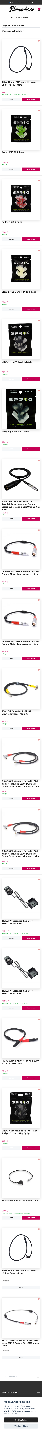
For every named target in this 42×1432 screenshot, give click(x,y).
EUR (30, 2)
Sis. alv (20, 2)
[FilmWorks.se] (21, 10)
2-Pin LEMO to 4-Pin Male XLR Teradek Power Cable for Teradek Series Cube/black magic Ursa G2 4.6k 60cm (21, 506)
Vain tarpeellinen (21, 1426)
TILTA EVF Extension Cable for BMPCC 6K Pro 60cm (17, 992)
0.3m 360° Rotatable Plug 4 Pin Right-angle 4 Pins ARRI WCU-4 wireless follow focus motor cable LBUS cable (21, 784)
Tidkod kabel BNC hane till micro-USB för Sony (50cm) (19, 1272)
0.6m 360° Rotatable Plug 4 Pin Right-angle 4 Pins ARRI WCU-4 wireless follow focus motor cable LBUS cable (21, 854)
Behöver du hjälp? (10, 1392)
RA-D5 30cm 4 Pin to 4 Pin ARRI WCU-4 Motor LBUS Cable (21, 1062)
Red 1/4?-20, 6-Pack (12, 222)
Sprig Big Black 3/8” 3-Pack (15, 432)
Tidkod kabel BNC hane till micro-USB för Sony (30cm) (19, 84)
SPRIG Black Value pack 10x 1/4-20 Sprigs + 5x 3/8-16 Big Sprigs (19, 1132)
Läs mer (11, 100)
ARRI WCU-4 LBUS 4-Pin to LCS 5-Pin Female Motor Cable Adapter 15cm (20, 573)
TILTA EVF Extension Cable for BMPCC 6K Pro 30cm (17, 922)
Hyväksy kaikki (21, 1420)
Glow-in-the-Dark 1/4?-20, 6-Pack (19, 292)
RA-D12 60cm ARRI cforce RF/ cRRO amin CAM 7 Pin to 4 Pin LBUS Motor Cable (20, 1343)
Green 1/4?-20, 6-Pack (13, 152)
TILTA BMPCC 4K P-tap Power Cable (20, 1201)
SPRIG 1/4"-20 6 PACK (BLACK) (17, 362)
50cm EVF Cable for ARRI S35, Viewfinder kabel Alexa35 (17, 713)
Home (4, 18)
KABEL (12, 18)
